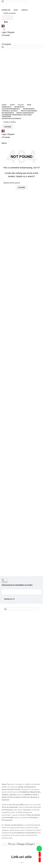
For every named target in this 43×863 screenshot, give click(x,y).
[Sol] (30, 844)
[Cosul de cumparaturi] (2, 140)
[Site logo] (15, 4)
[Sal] (21, 844)
